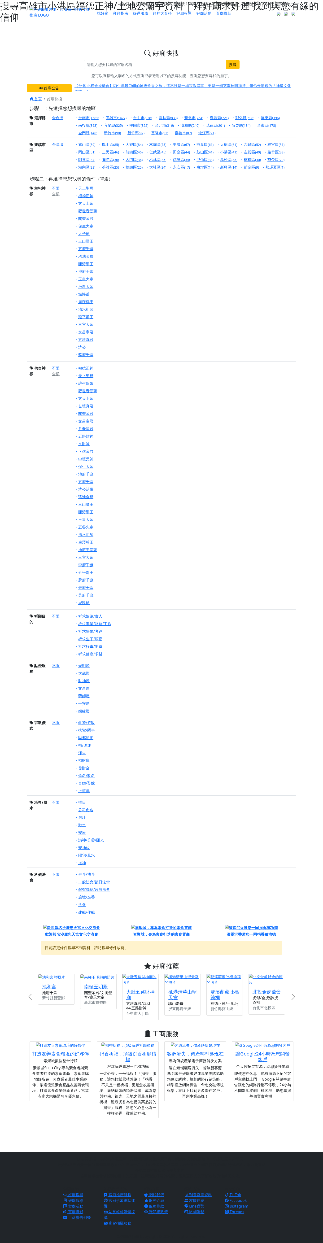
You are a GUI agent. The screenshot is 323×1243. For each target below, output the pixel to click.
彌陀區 (110, 159)
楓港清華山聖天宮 (182, 995)
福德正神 (85, 195)
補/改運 (84, 745)
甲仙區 (205, 159)
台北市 (164, 125)
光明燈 (84, 665)
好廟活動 (203, 13)
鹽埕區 (205, 167)
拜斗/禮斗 (86, 874)
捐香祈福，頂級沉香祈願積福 (128, 1057)
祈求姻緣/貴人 (90, 616)
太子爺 (84, 233)
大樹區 (228, 144)
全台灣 (57, 117)
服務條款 (156, 1206)
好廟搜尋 (75, 1194)
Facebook (238, 1200)
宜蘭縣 (113, 125)
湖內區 (86, 167)
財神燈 (84, 680)
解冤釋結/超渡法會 (94, 889)
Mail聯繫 (196, 1211)
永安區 (181, 167)
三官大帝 (85, 324)
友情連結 (196, 1200)
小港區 (228, 152)
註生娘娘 (85, 383)
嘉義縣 (219, 117)
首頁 (37, 98)
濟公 (82, 347)
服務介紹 (156, 1200)
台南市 (88, 117)
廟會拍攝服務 (119, 1223)
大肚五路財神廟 (140, 995)
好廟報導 (184, 13)
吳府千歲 (85, 595)
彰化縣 (244, 117)
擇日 (82, 802)
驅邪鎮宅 (85, 737)
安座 (82, 832)
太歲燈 (84, 673)
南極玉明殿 (96, 986)
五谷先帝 (85, 527)
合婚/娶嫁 (86, 783)
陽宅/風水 (86, 855)
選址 (82, 817)
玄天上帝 (85, 203)
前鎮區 (134, 152)
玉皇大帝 (85, 279)
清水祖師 (85, 309)
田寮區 (181, 152)
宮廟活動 (75, 1206)
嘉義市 (183, 132)
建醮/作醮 (86, 912)
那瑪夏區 (275, 167)
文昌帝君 (85, 332)
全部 (56, 193)
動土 (82, 825)
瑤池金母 (85, 256)
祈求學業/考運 (90, 631)
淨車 (82, 752)
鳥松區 (228, 159)
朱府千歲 (85, 587)
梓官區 (275, 144)
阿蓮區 (86, 159)
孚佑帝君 (85, 451)
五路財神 (85, 436)
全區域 (57, 144)
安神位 (84, 847)
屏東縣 (270, 117)
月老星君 (85, 428)
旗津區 (181, 159)
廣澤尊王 (85, 301)
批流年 (84, 790)
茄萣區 (275, 159)
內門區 (134, 159)
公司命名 (85, 809)
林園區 (157, 144)
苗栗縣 (240, 125)
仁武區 (157, 152)
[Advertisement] (161, 1134)
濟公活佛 (85, 489)
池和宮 (49, 986)
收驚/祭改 (86, 722)
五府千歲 (85, 248)
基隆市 (159, 132)
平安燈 (84, 703)
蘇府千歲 (85, 354)
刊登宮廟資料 (200, 1194)
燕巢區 (205, 144)
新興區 (228, 167)
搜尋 (232, 64)
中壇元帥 (85, 459)
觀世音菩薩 (87, 211)
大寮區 (134, 144)
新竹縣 (135, 132)
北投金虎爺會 (267, 992)
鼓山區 (205, 152)
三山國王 (85, 241)
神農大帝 (85, 286)
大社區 (157, 167)
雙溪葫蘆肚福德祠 (224, 995)
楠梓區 (252, 159)
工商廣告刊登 (79, 1217)
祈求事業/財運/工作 (94, 623)
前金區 (251, 167)
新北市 (193, 117)
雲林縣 (168, 117)
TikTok (235, 1194)
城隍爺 (84, 294)
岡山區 (86, 152)
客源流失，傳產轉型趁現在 (195, 1054)
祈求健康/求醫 (90, 654)
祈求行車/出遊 (90, 646)
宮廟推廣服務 (119, 1194)
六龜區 (252, 144)
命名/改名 (86, 775)
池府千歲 (85, 271)
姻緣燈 (84, 711)
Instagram (238, 1206)
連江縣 (206, 132)
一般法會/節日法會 (94, 882)
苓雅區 (110, 167)
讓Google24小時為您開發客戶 (263, 1057)
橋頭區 (134, 167)
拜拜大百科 (162, 13)
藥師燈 (84, 695)
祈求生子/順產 (90, 638)
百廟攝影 (223, 13)
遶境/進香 (86, 897)
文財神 (84, 443)
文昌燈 (84, 688)
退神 (82, 862)
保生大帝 (85, 226)
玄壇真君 (85, 339)
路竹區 (275, 152)
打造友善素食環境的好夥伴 (60, 1054)
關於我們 (156, 1194)
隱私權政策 (158, 1211)
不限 (56, 188)
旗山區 (86, 144)
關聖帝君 (85, 218)
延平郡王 (85, 316)
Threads (236, 1211)
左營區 (252, 152)
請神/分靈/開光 (91, 840)
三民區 (110, 152)
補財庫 (84, 760)
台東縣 (266, 125)
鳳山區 (110, 144)
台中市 (142, 117)
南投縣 (87, 125)
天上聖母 (85, 188)
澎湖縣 (189, 125)
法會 (82, 904)
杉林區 (157, 159)
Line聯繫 (196, 1206)
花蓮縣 (215, 125)
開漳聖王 (85, 263)
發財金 (84, 768)
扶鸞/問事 (86, 730)
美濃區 (181, 144)
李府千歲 (85, 564)
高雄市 (116, 117)
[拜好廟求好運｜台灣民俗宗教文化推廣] (60, 11)
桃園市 (138, 125)
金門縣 (87, 132)
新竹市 (112, 132)
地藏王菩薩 (87, 549)
